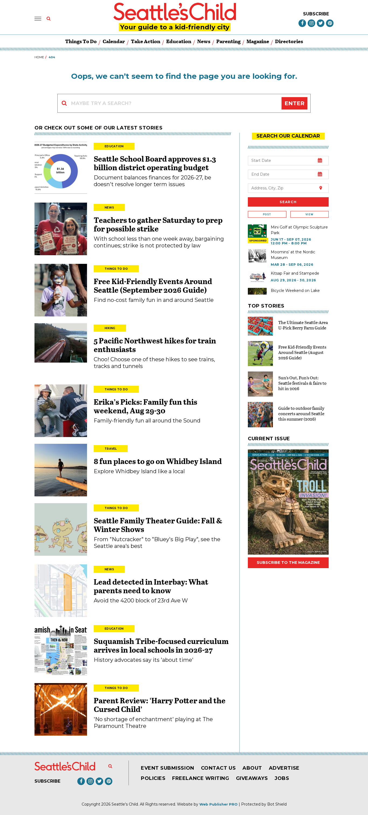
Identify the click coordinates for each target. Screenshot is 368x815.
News (203, 41)
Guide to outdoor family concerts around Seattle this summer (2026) (301, 413)
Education (178, 41)
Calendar (114, 41)
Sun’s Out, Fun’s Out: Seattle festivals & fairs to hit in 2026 (302, 382)
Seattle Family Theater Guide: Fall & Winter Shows (158, 524)
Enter (294, 103)
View (309, 214)
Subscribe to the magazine (288, 562)
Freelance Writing (200, 778)
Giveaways (252, 778)
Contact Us (218, 768)
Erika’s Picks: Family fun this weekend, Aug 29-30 (145, 406)
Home (39, 57)
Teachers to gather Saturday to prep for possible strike (158, 224)
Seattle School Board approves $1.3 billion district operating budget (155, 163)
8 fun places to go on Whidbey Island (158, 461)
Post (267, 214)
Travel (111, 449)
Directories (289, 41)
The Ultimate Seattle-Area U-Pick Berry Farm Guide (303, 325)
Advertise (284, 768)
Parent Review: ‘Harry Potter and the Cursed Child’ (159, 704)
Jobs (282, 778)
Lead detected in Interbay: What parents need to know (151, 586)
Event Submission (167, 768)
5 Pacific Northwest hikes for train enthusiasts (155, 344)
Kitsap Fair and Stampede (295, 273)
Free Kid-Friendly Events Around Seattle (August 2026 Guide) (302, 352)
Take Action (145, 41)
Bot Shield (277, 804)
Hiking (110, 328)
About (252, 768)
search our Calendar (288, 136)
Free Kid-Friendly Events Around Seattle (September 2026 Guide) (153, 285)
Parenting (228, 41)
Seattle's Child (125, 804)
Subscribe (316, 13)
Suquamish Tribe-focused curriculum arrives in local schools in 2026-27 (161, 645)
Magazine (258, 41)
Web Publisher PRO (218, 804)
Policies (153, 778)
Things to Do (81, 41)
